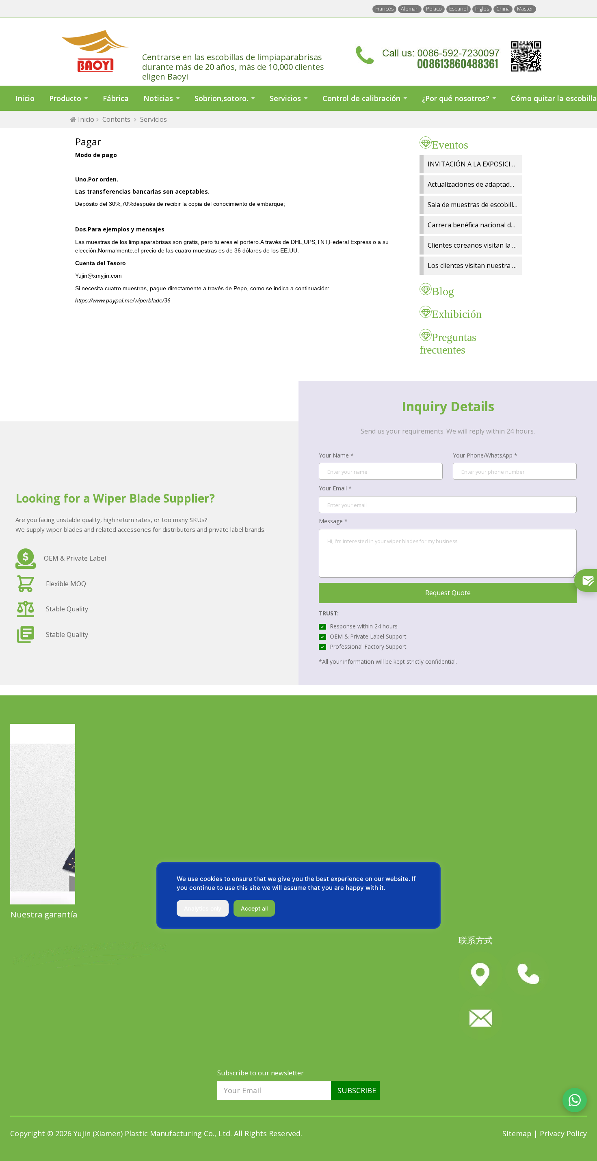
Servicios (285, 98)
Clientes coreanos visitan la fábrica (480, 245)
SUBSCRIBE (356, 1090)
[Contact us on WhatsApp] (574, 1100)
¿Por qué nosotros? (455, 98)
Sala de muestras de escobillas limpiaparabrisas (500, 204)
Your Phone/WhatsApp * (485, 455)
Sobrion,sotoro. (221, 98)
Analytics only (202, 908)
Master (525, 8)
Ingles (482, 8)
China (503, 8)
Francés (384, 8)
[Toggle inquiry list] (585, 580)
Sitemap (518, 1133)
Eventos (450, 144)
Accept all (254, 908)
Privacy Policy (563, 1133)
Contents (116, 119)
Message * (333, 521)
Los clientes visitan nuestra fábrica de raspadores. (504, 265)
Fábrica (116, 98)
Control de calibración (361, 98)
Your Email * (335, 488)
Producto (65, 98)
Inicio (25, 98)
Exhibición (457, 314)
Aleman (410, 8)
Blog (443, 291)
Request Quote (448, 592)
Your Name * (336, 455)
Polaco (434, 8)
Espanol (458, 8)
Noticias (158, 98)
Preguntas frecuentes (448, 343)
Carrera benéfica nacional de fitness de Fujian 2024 (505, 224)
